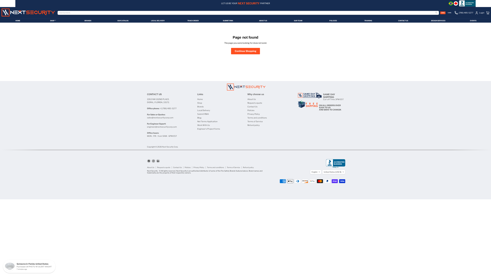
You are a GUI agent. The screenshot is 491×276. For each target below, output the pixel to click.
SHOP (52, 21)
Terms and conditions (257, 118)
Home (200, 99)
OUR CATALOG (123, 21)
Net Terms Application (207, 121)
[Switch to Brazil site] (451, 3)
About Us (251, 99)
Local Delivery (203, 110)
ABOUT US (263, 21)
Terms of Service (255, 121)
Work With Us (203, 125)
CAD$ (449, 12)
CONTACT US (403, 21)
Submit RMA (203, 114)
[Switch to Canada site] (456, 3)
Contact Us (252, 107)
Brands (200, 107)
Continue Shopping (245, 51)
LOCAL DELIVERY (158, 21)
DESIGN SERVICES (438, 21)
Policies (250, 110)
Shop (199, 103)
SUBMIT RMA (228, 21)
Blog (199, 118)
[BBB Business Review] (467, 3)
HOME (17, 21)
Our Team (298, 21)
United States (332, 172)
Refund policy (253, 125)
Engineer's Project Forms (208, 129)
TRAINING (368, 21)
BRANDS (88, 21)
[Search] (436, 13)
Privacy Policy (253, 114)
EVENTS (473, 21)
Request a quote (254, 103)
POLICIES (333, 21)
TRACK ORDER (193, 21)
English (314, 172)
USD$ (443, 12)
